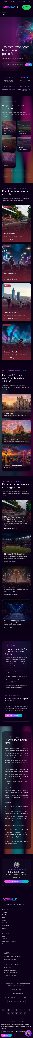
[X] (12, 1010)
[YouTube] (20, 1010)
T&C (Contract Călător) (8, 983)
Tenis (3, 917)
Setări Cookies (22, 985)
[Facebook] (3, 1010)
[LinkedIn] (16, 1010)
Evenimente (5, 925)
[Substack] (16, 1013)
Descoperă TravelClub (13, 715)
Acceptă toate (6, 1035)
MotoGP (4, 920)
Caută (28, 64)
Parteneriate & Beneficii (9, 941)
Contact (4, 938)
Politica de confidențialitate (23, 983)
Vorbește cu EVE (16, 881)
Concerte (5, 923)
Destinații (4, 928)
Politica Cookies (12, 985)
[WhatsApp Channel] (20, 1013)
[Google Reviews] (25, 1013)
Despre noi (5, 936)
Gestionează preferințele (22, 1031)
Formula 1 (4, 912)
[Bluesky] (12, 1013)
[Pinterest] (29, 1010)
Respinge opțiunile (8, 1031)
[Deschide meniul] (4, 14)
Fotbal (4, 915)
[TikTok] (25, 1010)
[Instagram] (8, 1010)
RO (7, 1)
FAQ (3, 944)
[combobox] (15, 65)
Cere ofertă (27, 7)
